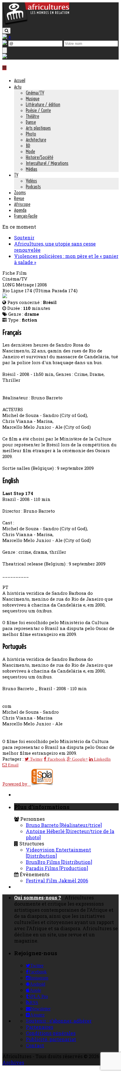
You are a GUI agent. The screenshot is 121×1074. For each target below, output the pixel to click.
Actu (17, 87)
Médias (31, 169)
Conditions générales (50, 1033)
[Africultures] (35, 24)
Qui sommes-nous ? (37, 897)
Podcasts (33, 187)
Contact (35, 1045)
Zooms (20, 192)
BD (28, 145)
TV (16, 175)
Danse (31, 122)
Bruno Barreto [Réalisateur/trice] (64, 825)
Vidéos (31, 181)
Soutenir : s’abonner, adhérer (59, 1021)
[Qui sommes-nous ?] (4, 56)
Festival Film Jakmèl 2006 (57, 880)
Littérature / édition (43, 104)
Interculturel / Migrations (47, 163)
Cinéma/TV (35, 93)
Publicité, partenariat (51, 1039)
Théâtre (32, 116)
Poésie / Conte (38, 110)
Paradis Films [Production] (57, 868)
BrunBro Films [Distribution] (59, 862)
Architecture (36, 140)
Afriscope (22, 204)
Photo (31, 134)
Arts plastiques (38, 128)
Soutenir (24, 237)
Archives (13, 1062)
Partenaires (39, 1027)
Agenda (20, 210)
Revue (19, 198)
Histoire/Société (39, 157)
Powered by (16, 784)
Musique (32, 99)
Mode (30, 151)
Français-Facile (25, 216)
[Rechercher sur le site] (6, 31)
